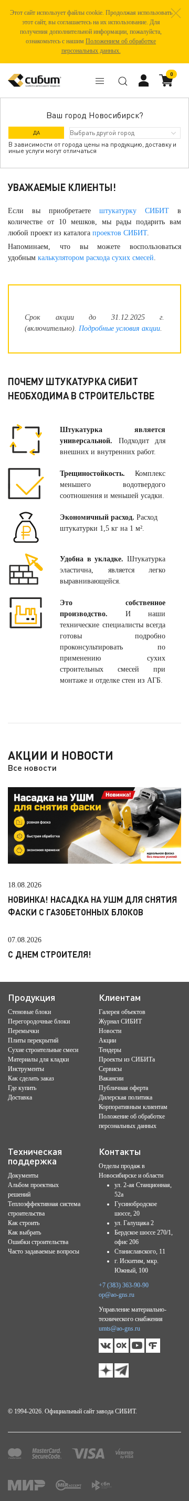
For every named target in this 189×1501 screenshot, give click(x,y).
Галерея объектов (122, 1012)
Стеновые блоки (29, 1012)
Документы (23, 1175)
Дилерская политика (125, 1097)
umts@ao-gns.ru (119, 1328)
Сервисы (110, 1069)
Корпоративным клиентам (133, 1107)
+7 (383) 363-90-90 (124, 1285)
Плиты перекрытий (33, 1040)
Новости (110, 1031)
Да (36, 132)
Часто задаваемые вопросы (43, 1251)
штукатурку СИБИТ (134, 211)
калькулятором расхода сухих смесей (96, 258)
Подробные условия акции (119, 328)
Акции (107, 1040)
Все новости (32, 767)
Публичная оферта (123, 1088)
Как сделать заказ (31, 1078)
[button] (176, 13)
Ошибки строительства (38, 1242)
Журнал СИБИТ (120, 1021)
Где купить (22, 1088)
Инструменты (26, 1069)
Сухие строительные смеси (43, 1050)
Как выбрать (24, 1232)
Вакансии (111, 1078)
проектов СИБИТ (119, 233)
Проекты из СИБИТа (127, 1059)
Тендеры (110, 1050)
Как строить (23, 1223)
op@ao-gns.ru (116, 1294)
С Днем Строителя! (49, 954)
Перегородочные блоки (39, 1021)
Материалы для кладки (38, 1059)
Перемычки (23, 1031)
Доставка (20, 1097)
